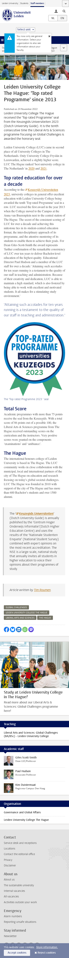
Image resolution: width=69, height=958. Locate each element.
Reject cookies (47, 953)
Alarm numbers (13, 916)
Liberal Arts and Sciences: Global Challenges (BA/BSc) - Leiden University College (31, 734)
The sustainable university (19, 885)
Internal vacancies (14, 891)
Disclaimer (10, 865)
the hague (45, 617)
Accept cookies (17, 953)
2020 (31, 168)
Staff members (37, 3)
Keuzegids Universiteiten (36, 514)
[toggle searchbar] (64, 11)
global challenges (16, 607)
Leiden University (10, 3)
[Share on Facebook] (6, 629)
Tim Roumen (42, 590)
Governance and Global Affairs (22, 812)
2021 (43, 168)
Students (24, 3)
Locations (9, 848)
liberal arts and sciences (20, 617)
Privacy (8, 860)
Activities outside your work (20, 902)
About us (9, 879)
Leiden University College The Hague (26, 820)
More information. (47, 947)
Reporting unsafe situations (20, 922)
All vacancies (11, 896)
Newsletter (10, 936)
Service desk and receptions (20, 843)
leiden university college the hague (26, 612)
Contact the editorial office (19, 854)
